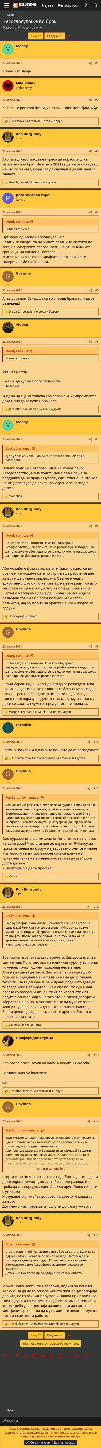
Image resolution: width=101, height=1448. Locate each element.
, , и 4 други (36, 409)
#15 (96, 1235)
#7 (97, 439)
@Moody (81, 843)
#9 (97, 646)
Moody (11, 28)
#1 (97, 63)
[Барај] (95, 5)
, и (25, 1025)
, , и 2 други (32, 182)
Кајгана (12, 1421)
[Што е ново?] (86, 5)
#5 (97, 290)
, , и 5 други (35, 312)
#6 (97, 342)
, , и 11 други (37, 1091)
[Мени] (6, 5)
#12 (96, 907)
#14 (96, 1121)
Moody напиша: (17, 222)
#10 (96, 742)
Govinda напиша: (17, 448)
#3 (97, 151)
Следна (52, 36)
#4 (97, 212)
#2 (97, 100)
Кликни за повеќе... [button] (51, 1168)
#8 (97, 526)
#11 (96, 788)
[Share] (90, 63)
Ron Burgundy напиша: (22, 797)
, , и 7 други (37, 121)
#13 (96, 1055)
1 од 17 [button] (36, 36)
